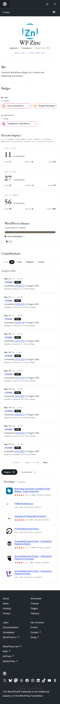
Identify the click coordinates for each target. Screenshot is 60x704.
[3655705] (20, 341)
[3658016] (19, 304)
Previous (17, 462)
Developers (8, 632)
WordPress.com (12, 646)
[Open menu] (55, 4)
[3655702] (20, 359)
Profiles (6, 12)
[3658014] (19, 322)
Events (34, 627)
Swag (35, 637)
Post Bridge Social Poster (27, 529)
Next (45, 462)
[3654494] (20, 433)
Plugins (9, 472)
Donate (36, 632)
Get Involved (37, 622)
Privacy (6, 613)
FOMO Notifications (24, 503)
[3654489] (20, 451)
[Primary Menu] (54, 12)
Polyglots (30, 262)
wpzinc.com (20, 53)
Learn (6, 622)
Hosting (7, 608)
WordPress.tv (11, 637)
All (12, 262)
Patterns (35, 613)
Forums (41, 262)
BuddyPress (10, 661)
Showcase (36, 598)
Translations (28, 472)
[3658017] (19, 286)
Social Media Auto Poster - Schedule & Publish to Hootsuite (33, 557)
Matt (7, 651)
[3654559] (20, 396)
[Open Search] (47, 4)
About (6, 598)
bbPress (8, 656)
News (6, 603)
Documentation (11, 627)
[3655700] (20, 378)
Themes (35, 603)
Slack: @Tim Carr (37, 53)
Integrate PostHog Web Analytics (30, 516)
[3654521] (19, 414)
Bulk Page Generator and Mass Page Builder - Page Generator (32, 490)
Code (19, 262)
